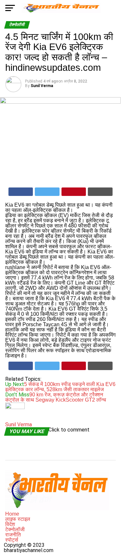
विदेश (10, 524)
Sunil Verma (42, 86)
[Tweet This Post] (47, 191)
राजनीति (13, 534)
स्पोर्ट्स (11, 540)
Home (12, 514)
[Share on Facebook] (20, 191)
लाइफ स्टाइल (17, 519)
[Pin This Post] (73, 191)
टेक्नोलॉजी (15, 529)
